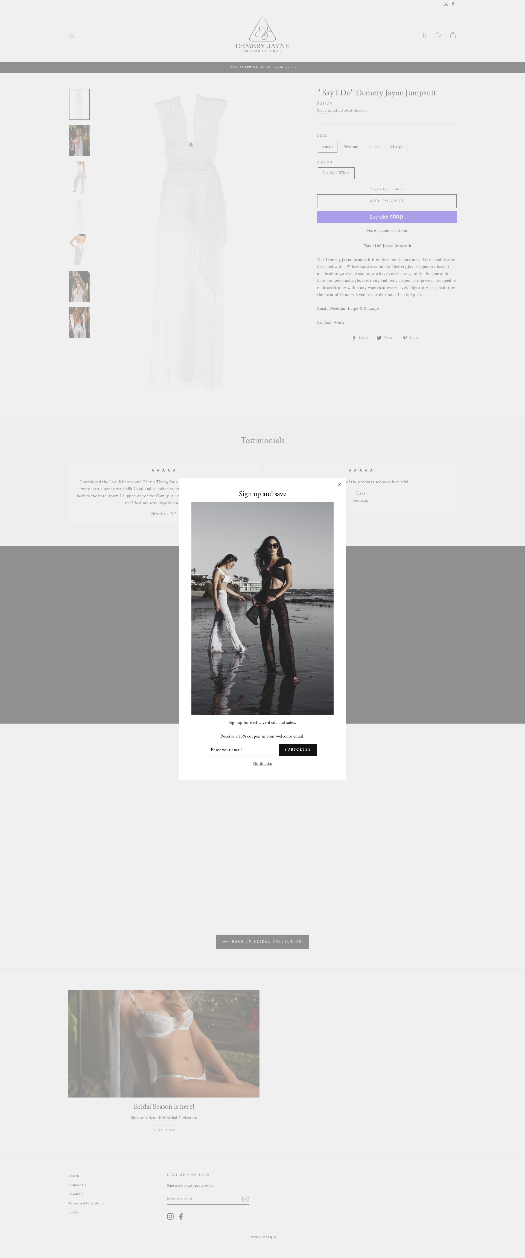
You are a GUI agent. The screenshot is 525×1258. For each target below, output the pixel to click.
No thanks (262, 763)
